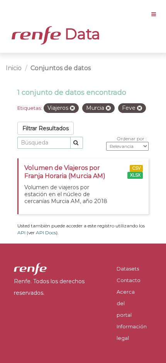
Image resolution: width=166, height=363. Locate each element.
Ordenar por (131, 138)
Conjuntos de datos (60, 68)
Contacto (129, 280)
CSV (136, 168)
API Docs (46, 232)
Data (80, 34)
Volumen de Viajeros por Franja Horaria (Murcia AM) (64, 172)
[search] (76, 143)
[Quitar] (72, 108)
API (21, 232)
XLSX (135, 175)
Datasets (128, 269)
